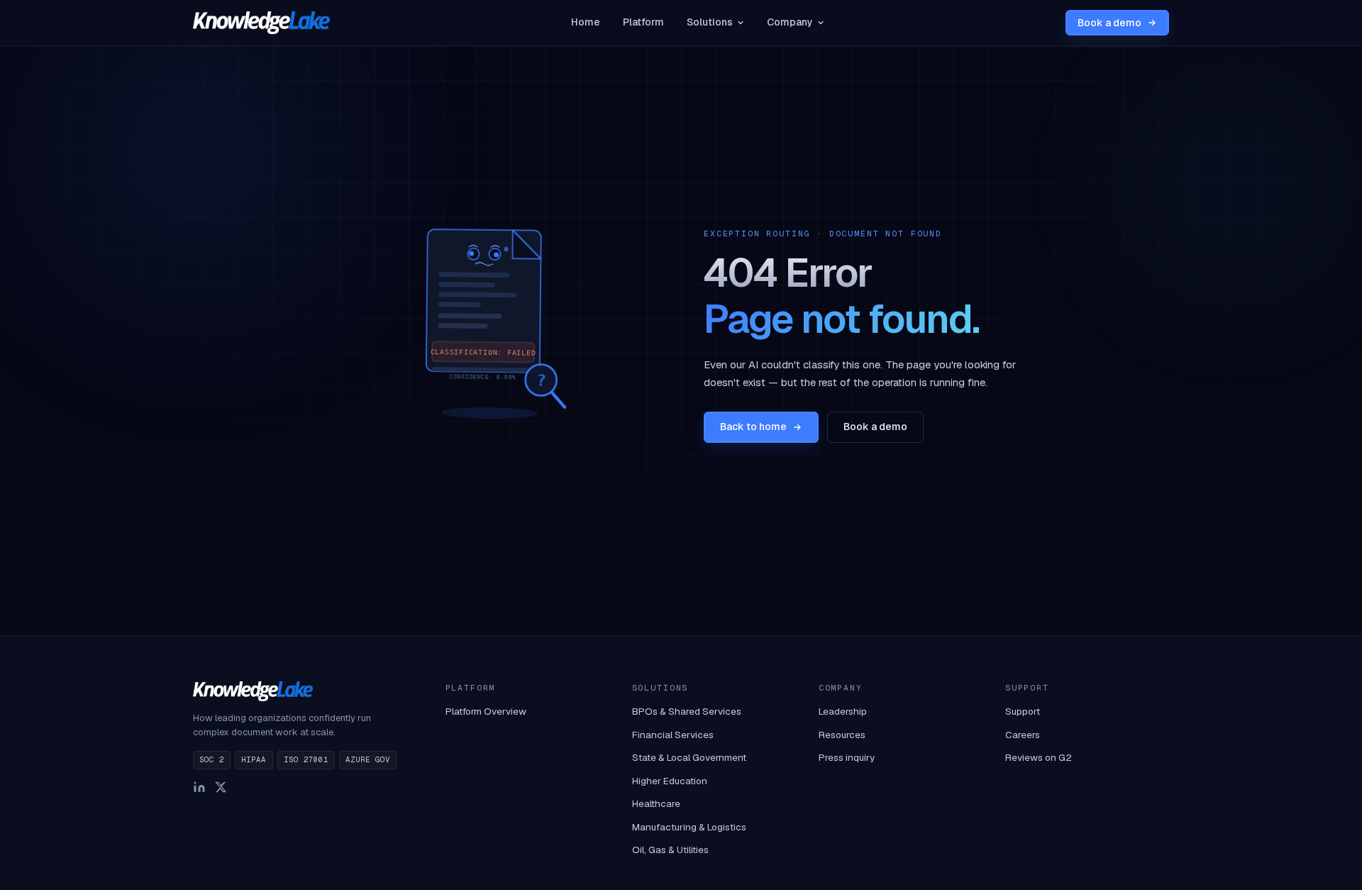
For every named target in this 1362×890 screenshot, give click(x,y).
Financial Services (673, 734)
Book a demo (1109, 22)
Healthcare (656, 803)
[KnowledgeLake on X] (220, 787)
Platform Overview (485, 711)
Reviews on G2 (1038, 757)
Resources (842, 734)
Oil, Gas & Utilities (670, 849)
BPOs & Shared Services (686, 711)
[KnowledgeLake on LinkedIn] (199, 787)
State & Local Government (689, 757)
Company (790, 22)
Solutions (710, 22)
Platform (643, 22)
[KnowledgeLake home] (261, 22)
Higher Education (669, 780)
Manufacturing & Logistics (689, 826)
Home (585, 22)
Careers (1022, 734)
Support (1022, 711)
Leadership (843, 711)
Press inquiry (847, 757)
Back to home (753, 426)
